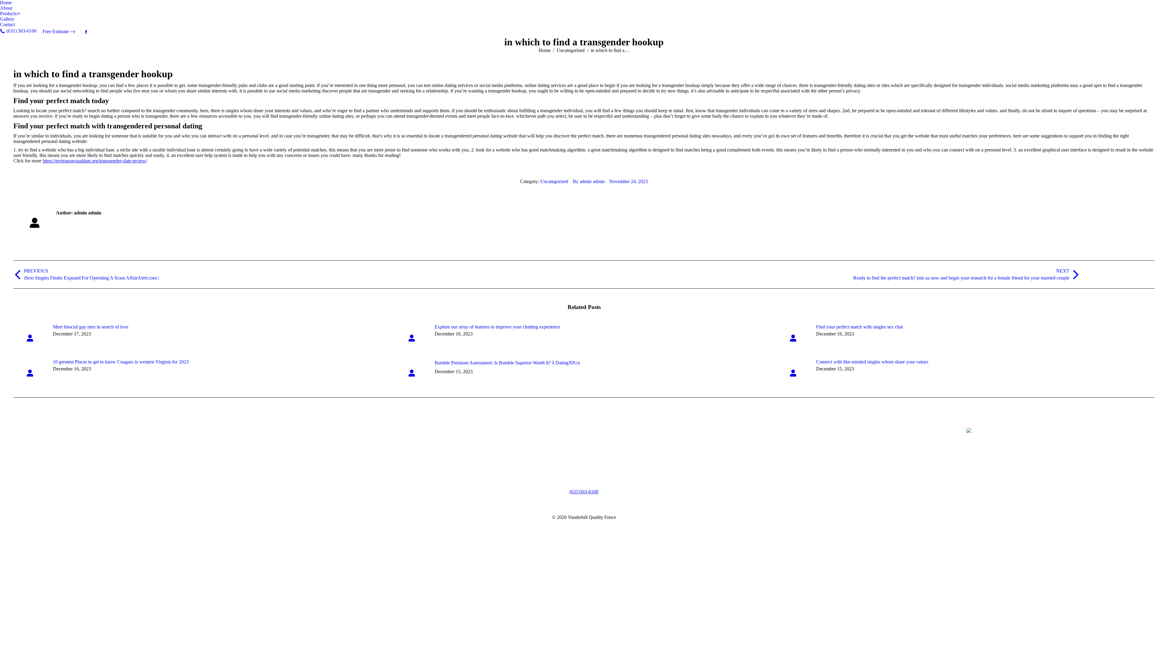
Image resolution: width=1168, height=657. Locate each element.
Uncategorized (554, 181)
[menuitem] (6, 2)
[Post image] (30, 338)
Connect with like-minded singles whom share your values (872, 361)
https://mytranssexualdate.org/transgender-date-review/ (95, 160)
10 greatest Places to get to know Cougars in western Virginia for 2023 (121, 361)
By (589, 181)
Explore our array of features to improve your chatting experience (497, 326)
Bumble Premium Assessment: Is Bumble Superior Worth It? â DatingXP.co (507, 362)
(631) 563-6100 (583, 491)
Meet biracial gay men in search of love (90, 326)
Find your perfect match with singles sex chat (859, 326)
